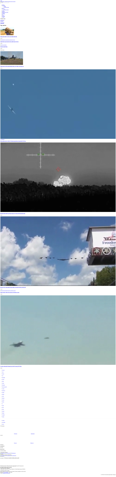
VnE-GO (3, 379)
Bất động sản (3, 390)
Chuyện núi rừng (6, 7)
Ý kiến (3, 407)
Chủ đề (3, 17)
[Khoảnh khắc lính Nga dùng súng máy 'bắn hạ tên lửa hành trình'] (58, 211)
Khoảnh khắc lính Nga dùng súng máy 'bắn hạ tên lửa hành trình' (12, 213)
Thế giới (3, 11)
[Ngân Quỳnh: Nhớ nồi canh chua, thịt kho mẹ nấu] (7, 290)
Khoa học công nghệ (5, 12)
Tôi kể (5, 6)
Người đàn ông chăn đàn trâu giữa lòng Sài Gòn (9, 41)
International (32, 433)
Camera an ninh (6, 9)
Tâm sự (3, 409)
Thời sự (3, 381)
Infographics (3, 377)
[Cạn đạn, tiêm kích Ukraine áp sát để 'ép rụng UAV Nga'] (58, 364)
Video (1, 0)
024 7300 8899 (6, 472)
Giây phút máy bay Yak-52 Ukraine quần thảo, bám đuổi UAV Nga (13, 141)
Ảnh (2, 375)
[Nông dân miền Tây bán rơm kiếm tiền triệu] (7, 34)
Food (3, 8)
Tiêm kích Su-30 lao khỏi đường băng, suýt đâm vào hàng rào (12, 66)
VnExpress (15, 433)
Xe (2, 14)
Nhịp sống (3, 5)
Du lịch (3, 15)
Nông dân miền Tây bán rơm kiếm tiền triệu (8, 36)
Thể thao (3, 394)
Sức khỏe (3, 16)
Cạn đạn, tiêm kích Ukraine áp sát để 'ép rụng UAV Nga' (11, 366)
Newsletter (3, 420)
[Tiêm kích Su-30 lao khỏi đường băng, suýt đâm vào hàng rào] (11, 64)
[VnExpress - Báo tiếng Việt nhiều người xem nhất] (7, 1)
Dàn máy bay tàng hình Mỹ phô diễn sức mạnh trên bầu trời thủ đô (13, 287)
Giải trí (3, 10)
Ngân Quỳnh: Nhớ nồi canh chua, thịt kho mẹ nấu (9, 292)
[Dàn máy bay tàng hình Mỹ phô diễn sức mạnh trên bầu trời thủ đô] (58, 285)
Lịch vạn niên (3, 422)
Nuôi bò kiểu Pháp (3, 46)
